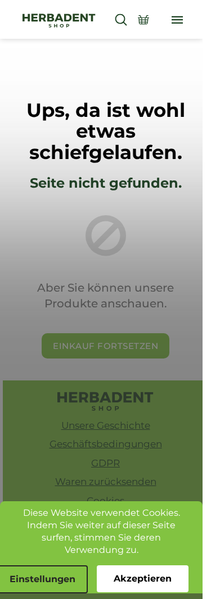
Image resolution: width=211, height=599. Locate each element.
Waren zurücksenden (105, 481)
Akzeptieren (143, 578)
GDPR (105, 463)
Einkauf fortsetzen (105, 346)
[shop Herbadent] (105, 401)
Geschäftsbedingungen (106, 444)
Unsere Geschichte (105, 425)
